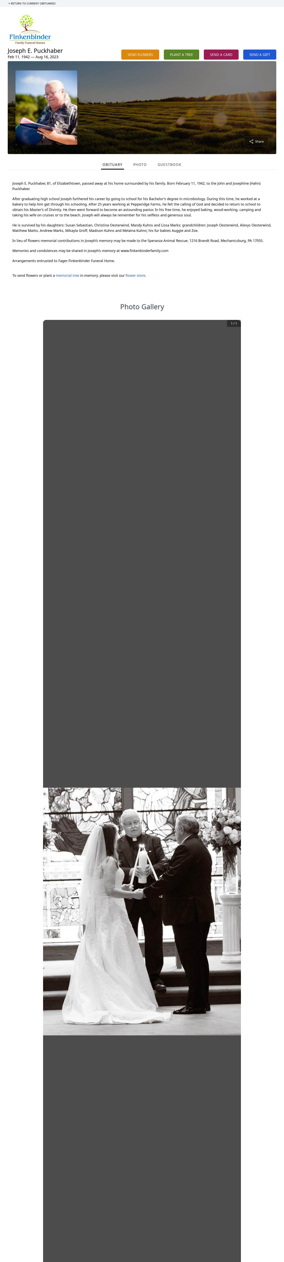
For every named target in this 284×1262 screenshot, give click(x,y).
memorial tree (67, 275)
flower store (135, 275)
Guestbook (169, 164)
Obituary (112, 164)
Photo (140, 164)
